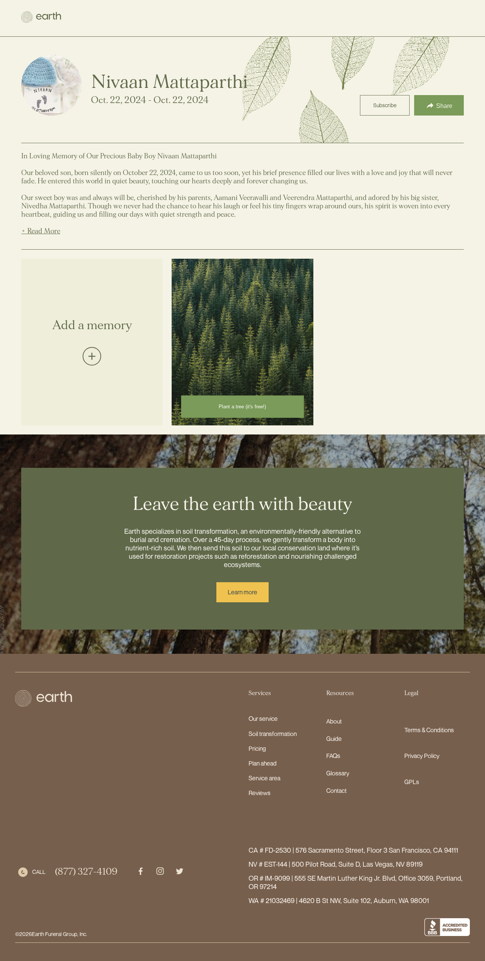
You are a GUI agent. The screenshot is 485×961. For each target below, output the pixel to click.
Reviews (260, 793)
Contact (336, 790)
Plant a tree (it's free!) (242, 406)
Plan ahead (263, 763)
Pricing (257, 748)
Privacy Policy (422, 755)
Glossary (337, 773)
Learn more (242, 592)
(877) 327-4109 (86, 872)
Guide (334, 738)
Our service (263, 718)
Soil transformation (273, 734)
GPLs (411, 782)
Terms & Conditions (429, 730)
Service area (264, 778)
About (334, 721)
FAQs (333, 755)
